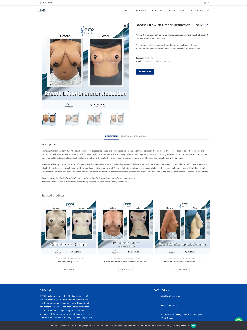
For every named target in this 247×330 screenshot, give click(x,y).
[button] (125, 26)
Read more (69, 269)
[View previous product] (202, 24)
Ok (193, 325)
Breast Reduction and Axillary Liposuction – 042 (125, 261)
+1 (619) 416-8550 (169, 305)
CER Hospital (147, 61)
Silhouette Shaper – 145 (69, 261)
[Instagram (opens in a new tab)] (208, 2)
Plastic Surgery (151, 58)
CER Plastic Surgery (162, 61)
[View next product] (207, 24)
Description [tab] (111, 136)
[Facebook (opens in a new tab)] (205, 2)
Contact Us (145, 72)
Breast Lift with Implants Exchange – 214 (182, 261)
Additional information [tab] (133, 136)
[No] (243, 325)
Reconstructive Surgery (74, 258)
